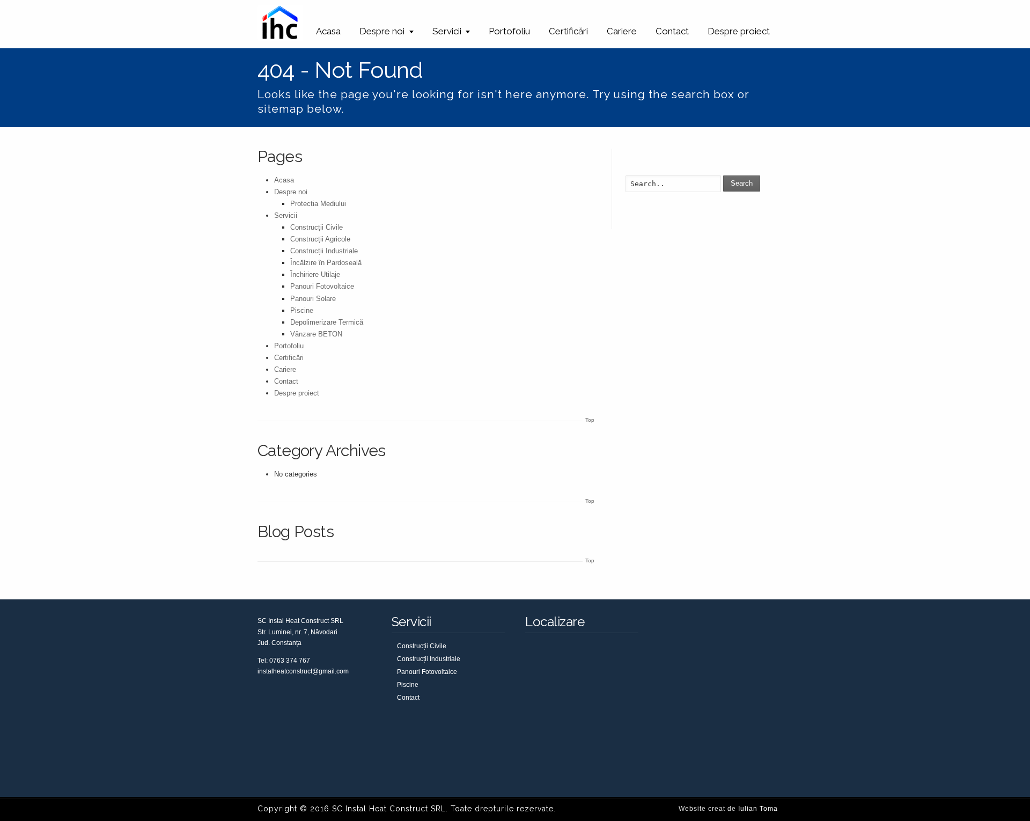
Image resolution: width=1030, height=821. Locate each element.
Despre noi (381, 31)
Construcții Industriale (324, 251)
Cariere (622, 31)
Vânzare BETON (316, 334)
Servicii (446, 31)
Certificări (568, 31)
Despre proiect (739, 31)
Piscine (301, 310)
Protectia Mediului (318, 204)
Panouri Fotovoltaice (322, 286)
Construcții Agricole (320, 239)
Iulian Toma (758, 808)
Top (589, 420)
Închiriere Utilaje (315, 274)
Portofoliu (509, 31)
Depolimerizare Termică (326, 322)
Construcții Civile (316, 227)
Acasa (328, 31)
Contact (672, 31)
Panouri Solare (313, 299)
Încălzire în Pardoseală (326, 263)
